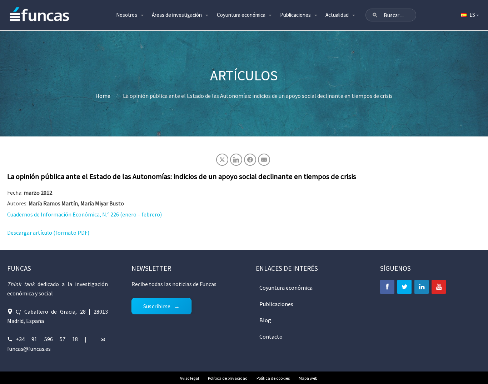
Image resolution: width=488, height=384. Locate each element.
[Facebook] (387, 287)
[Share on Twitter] (222, 160)
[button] (375, 15)
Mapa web (308, 378)
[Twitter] (404, 287)
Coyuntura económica (241, 14)
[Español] (469, 15)
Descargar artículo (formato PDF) (48, 232)
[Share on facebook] (250, 160)
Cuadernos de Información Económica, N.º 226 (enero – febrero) (84, 214)
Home (102, 95)
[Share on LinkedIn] (236, 160)
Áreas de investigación (177, 14)
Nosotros (126, 14)
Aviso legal (189, 378)
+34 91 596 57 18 (47, 339)
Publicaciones (295, 14)
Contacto (271, 336)
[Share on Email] (264, 160)
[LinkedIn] (421, 287)
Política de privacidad (228, 378)
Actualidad (337, 14)
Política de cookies (273, 378)
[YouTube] (439, 287)
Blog (265, 320)
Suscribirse (156, 306)
